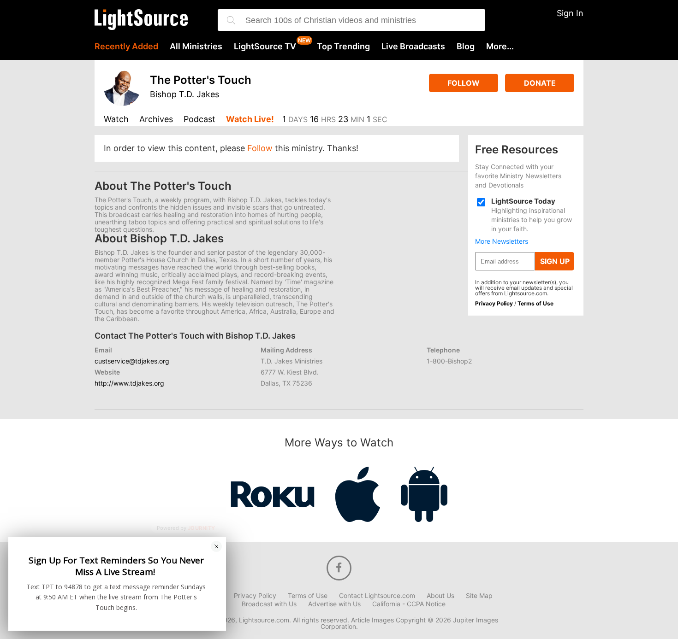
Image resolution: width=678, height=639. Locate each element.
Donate (540, 83)
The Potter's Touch (200, 80)
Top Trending (343, 46)
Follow (463, 83)
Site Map (479, 595)
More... (500, 46)
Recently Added (126, 46)
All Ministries (196, 46)
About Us (440, 595)
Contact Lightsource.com (377, 595)
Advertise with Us (334, 604)
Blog (466, 46)
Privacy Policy (494, 303)
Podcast (199, 119)
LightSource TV (265, 46)
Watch (116, 119)
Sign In (570, 13)
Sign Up (555, 261)
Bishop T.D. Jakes (184, 94)
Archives (156, 119)
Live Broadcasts (413, 46)
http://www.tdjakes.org (129, 383)
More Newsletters (501, 241)
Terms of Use (535, 303)
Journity (201, 528)
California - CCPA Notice (409, 604)
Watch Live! (250, 119)
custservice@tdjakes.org (132, 361)
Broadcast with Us (269, 604)
